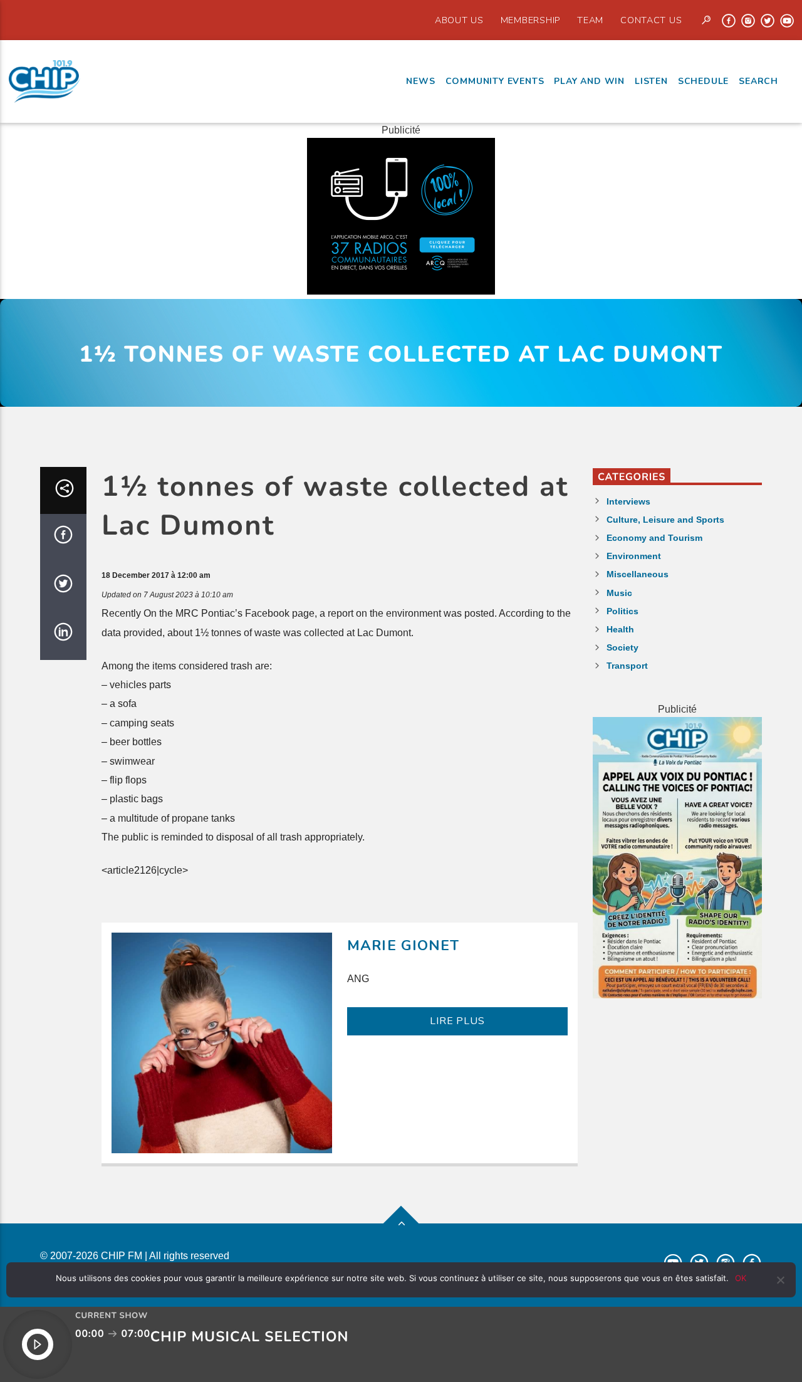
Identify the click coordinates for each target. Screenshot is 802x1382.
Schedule (703, 81)
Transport (627, 666)
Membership (530, 20)
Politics (622, 611)
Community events (494, 81)
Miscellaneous (638, 574)
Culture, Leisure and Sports (665, 520)
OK (740, 1278)
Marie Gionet (403, 945)
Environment (634, 556)
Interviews (628, 501)
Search (758, 81)
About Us (459, 20)
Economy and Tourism (654, 538)
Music (619, 593)
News (420, 81)
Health (620, 629)
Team (590, 20)
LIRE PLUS (457, 1021)
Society (622, 647)
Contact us (651, 20)
